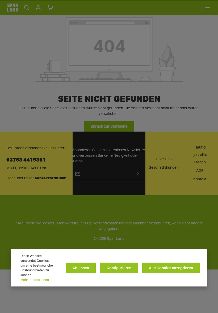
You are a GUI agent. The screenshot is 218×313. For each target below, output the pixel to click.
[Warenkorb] (50, 7)
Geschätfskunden (164, 167)
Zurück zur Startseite (109, 126)
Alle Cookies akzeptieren (171, 268)
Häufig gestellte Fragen (199, 155)
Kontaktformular (50, 178)
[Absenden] (137, 173)
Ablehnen (80, 268)
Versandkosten (105, 223)
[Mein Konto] (38, 7)
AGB (200, 171)
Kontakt (200, 179)
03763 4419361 (26, 159)
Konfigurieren (119, 268)
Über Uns (163, 159)
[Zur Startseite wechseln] (12, 7)
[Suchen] (26, 7)
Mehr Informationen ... (36, 279)
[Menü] (207, 7)
